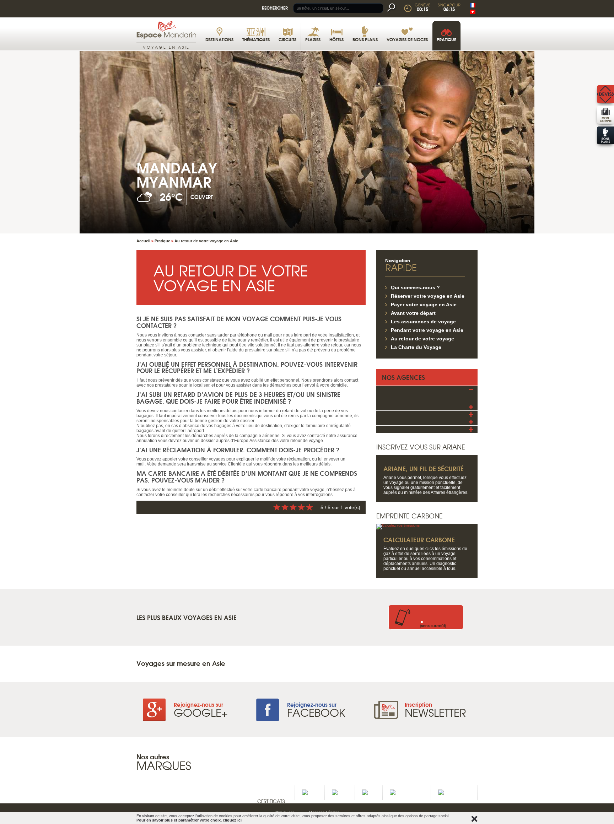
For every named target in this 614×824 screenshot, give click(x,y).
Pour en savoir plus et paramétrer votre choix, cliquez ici (189, 820)
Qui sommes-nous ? (415, 287)
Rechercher (275, 7)
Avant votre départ (413, 313)
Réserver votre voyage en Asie (427, 296)
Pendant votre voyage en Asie (427, 330)
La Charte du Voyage (416, 347)
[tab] (427, 389)
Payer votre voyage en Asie (424, 304)
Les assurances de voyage (423, 321)
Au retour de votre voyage (422, 338)
